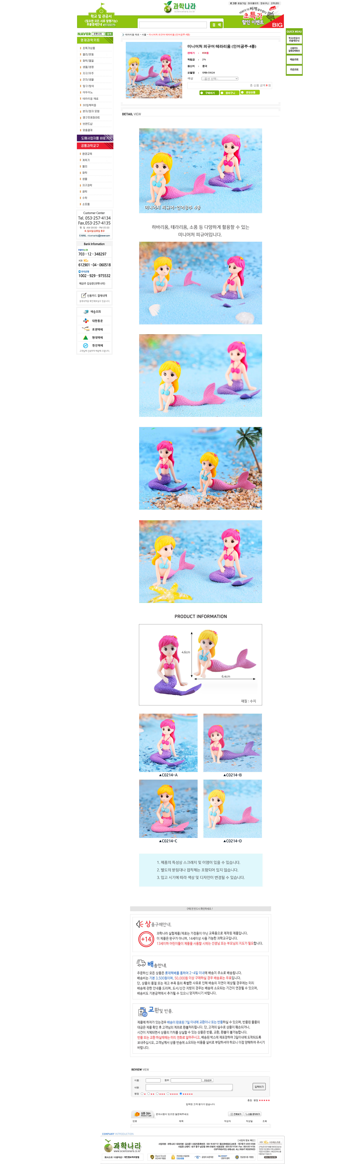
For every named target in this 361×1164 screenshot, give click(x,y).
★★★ (162, 1094)
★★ (152, 1094)
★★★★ (174, 1094)
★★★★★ (188, 1094)
